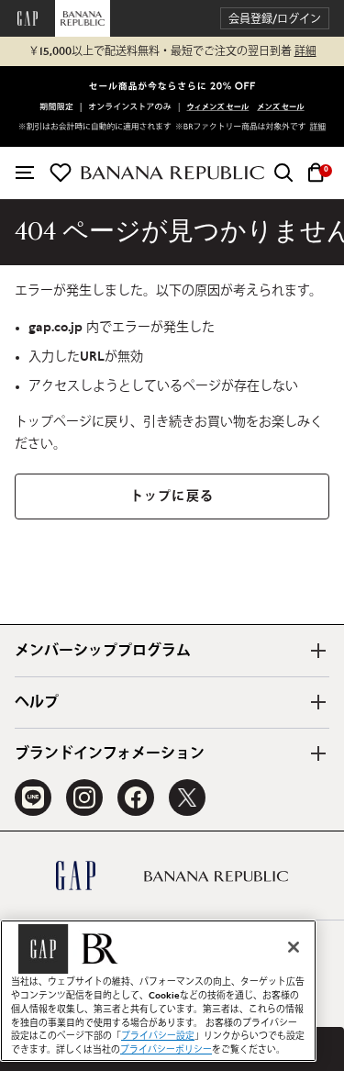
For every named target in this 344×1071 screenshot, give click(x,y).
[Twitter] (187, 797)
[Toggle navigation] (25, 173)
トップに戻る (172, 496)
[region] (158, 991)
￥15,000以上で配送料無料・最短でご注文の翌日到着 (172, 51)
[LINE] (33, 797)
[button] (274, 18)
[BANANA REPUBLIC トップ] (172, 173)
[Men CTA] (280, 109)
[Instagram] (84, 797)
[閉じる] (293, 947)
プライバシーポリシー (166, 1049)
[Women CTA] (218, 109)
